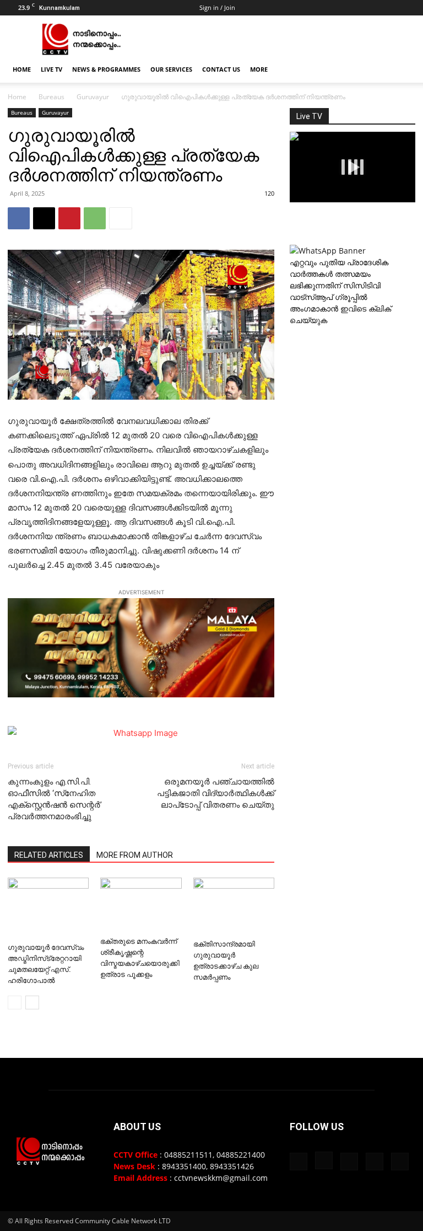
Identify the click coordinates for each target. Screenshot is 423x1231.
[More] (120, 218)
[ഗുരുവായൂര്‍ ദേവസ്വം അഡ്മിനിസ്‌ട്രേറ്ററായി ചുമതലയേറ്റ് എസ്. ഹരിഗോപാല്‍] (48, 908)
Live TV (51, 69)
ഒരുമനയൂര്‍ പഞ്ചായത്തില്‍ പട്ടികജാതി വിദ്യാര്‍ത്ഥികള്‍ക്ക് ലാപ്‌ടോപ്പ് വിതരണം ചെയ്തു (215, 793)
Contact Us (221, 69)
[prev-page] (14, 1002)
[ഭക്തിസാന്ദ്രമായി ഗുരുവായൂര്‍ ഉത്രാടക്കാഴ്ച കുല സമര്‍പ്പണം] (233, 906)
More (259, 69)
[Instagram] (352, 7)
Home (22, 69)
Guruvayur (93, 96)
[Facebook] (334, 7)
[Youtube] (407, 7)
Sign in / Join (217, 7)
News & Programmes (106, 69)
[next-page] (32, 1002)
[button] (402, 69)
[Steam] (370, 7)
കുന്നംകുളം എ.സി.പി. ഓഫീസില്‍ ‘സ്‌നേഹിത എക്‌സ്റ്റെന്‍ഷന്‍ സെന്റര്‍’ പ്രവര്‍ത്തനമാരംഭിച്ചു (55, 799)
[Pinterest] (69, 218)
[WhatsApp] (95, 218)
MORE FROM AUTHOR (134, 855)
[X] (389, 7)
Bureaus (51, 96)
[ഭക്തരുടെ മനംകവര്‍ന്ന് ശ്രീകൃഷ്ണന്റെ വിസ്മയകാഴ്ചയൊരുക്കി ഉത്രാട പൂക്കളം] (140, 905)
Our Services (171, 69)
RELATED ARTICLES (48, 855)
